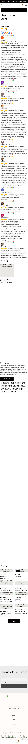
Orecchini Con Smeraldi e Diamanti (19, 599)
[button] (7, 379)
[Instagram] (14, 728)
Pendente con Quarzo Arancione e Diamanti (5, 613)
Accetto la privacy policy (8, 682)
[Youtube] (17, 728)
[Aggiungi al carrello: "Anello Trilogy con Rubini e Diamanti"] (5, 275)
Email (2, 676)
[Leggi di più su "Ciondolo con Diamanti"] (19, 570)
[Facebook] (11, 728)
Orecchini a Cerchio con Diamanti (3, 576)
